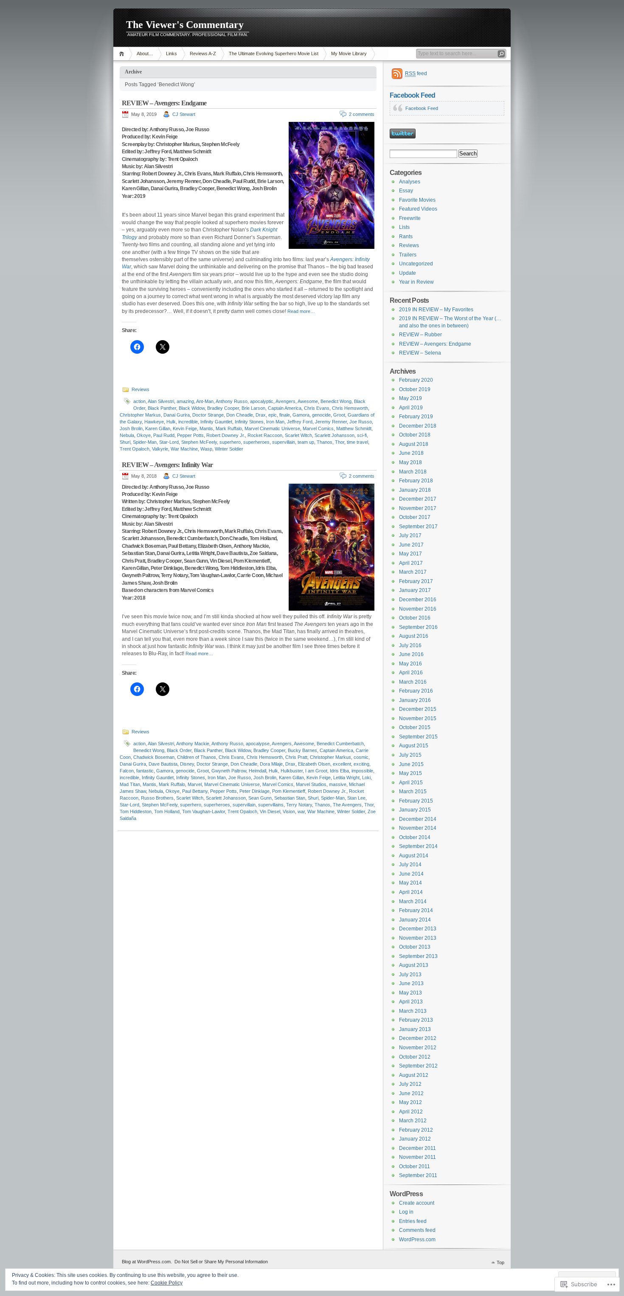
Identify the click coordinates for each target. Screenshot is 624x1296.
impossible (362, 770)
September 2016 (418, 627)
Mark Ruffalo (229, 428)
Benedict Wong (335, 401)
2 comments (361, 114)
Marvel (195, 784)
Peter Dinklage (254, 791)
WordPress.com (417, 1239)
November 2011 (417, 1157)
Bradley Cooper (223, 408)
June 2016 (411, 654)
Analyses (409, 182)
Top (500, 1262)
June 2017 (411, 545)
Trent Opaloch (134, 448)
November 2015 (417, 718)
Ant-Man (205, 401)
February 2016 (416, 691)
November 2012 (417, 1048)
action (139, 401)
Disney (187, 763)
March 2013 (413, 1011)
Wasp (206, 448)
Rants (406, 236)
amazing (185, 401)
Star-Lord (169, 442)
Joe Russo (360, 421)
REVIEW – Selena (420, 353)
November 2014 (417, 828)
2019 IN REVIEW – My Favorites (436, 310)
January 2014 (415, 920)
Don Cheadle (239, 414)
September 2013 (418, 956)
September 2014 (418, 846)
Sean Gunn (260, 797)
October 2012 (414, 1057)
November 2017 (417, 508)
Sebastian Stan (289, 797)
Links (171, 53)
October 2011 (414, 1166)
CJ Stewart (183, 114)
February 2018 (416, 481)
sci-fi (362, 435)
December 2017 (417, 499)
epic (272, 414)
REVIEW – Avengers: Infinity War (167, 464)
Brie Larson (253, 408)
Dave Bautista (163, 763)
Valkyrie (160, 448)
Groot (339, 414)
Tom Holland (167, 811)
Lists (404, 227)
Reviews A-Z (203, 53)
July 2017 (410, 535)
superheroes (256, 442)
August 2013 (413, 965)
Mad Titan (130, 784)
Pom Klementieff (288, 791)
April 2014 (411, 892)
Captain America (284, 408)
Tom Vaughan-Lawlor (203, 811)
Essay (406, 191)
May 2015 (410, 773)
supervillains (271, 804)
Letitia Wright (346, 777)
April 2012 (411, 1112)
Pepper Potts (190, 435)
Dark (255, 230)
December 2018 (417, 426)
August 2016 (413, 636)
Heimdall (257, 770)
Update (407, 273)
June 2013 (411, 983)
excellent (342, 763)
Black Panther (162, 408)
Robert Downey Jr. (225, 435)
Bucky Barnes (302, 750)
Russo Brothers (157, 797)
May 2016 (410, 664)
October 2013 (414, 947)
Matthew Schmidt (353, 428)
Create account (416, 1203)
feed (416, 73)
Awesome (308, 401)
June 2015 (411, 764)
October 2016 (414, 618)
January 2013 (415, 1029)
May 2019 (410, 398)
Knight (269, 230)
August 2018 (413, 444)
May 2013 (410, 993)
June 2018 (411, 453)
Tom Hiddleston (136, 811)
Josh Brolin (131, 428)
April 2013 (411, 1002)
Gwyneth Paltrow (228, 770)
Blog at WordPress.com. (147, 1261)
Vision (289, 811)
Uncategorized (416, 264)
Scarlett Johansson (334, 435)
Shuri (125, 442)
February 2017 (416, 581)
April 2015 (411, 783)
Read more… (301, 311)
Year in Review (416, 282)
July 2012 (410, 1084)
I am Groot (316, 770)
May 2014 (410, 883)
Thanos (324, 442)
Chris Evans (316, 408)
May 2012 (410, 1102)
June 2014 (411, 874)
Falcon (127, 770)
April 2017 (411, 563)
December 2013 (417, 929)
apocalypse (258, 743)
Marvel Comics (318, 428)
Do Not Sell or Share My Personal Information (221, 1261)
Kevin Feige (185, 428)
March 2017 (413, 572)
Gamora (300, 414)
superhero (230, 442)
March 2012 (413, 1121)
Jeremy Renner (331, 421)
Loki (366, 777)
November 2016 (417, 609)
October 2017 (414, 517)
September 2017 (418, 527)
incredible (188, 421)
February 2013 (416, 1020)
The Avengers (347, 804)
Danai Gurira (176, 414)
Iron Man (275, 421)
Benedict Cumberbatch (340, 743)
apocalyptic (261, 401)
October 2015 (414, 727)
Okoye (144, 435)
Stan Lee (356, 797)
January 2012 (415, 1139)
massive (337, 784)
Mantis (206, 428)
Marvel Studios (311, 784)
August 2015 (413, 746)
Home (122, 53)
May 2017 (410, 554)
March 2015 (413, 792)
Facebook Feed (412, 95)
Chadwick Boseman (153, 757)
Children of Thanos (196, 757)
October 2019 (414, 389)
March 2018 (413, 472)
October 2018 (414, 435)
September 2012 (418, 1066)
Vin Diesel (270, 811)
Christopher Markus (140, 414)
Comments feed (417, 1230)
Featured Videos (418, 209)
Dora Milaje (271, 763)
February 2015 (416, 801)
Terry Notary (299, 804)
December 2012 (417, 1038)
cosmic (361, 757)
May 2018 (410, 462)
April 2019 (411, 408)
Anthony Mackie (192, 743)
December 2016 (417, 600)
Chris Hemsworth (350, 408)
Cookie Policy (167, 1283)
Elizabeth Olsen (314, 763)
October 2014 (414, 837)
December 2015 (417, 709)
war (301, 811)
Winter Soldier (229, 448)
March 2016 (413, 682)
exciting (361, 763)
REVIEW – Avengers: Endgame (164, 103)
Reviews (140, 389)
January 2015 (415, 810)
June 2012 (411, 1093)
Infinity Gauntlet (216, 421)
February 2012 (416, 1130)
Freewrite (410, 218)
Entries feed (413, 1221)
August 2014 (413, 856)
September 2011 (418, 1175)
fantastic (145, 770)
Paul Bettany (195, 791)
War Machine (184, 448)
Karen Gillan (157, 428)
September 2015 (418, 737)
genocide (321, 414)
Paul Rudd (163, 435)
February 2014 (416, 910)
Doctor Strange (208, 414)
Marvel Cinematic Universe (272, 428)
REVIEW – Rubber (420, 335)
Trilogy (129, 237)
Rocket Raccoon (264, 435)
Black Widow (192, 408)
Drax (261, 414)
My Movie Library (349, 53)
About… (145, 53)
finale (284, 414)
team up (306, 442)
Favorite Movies (417, 200)
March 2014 (413, 901)
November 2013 (417, 938)
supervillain (283, 442)
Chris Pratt (296, 757)
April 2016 (411, 673)
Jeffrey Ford (299, 421)
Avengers (285, 401)
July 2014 (410, 865)
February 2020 (416, 380)
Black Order (179, 750)
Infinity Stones (249, 421)
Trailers (407, 255)
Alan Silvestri (161, 401)
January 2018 (415, 490)
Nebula (127, 435)
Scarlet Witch (298, 435)
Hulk (171, 421)
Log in (406, 1212)
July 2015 (410, 755)
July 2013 (410, 975)
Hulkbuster (292, 770)
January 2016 (415, 700)
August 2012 (413, 1075)
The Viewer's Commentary (185, 24)
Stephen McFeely (199, 442)
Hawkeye (154, 421)
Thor (339, 442)
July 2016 (410, 645)
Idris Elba (339, 770)
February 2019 (416, 417)
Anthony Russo (231, 401)
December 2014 (417, 819)
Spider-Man (145, 442)
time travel (357, 442)
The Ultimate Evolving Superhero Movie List (273, 53)
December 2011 (417, 1148)
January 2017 (415, 590)
